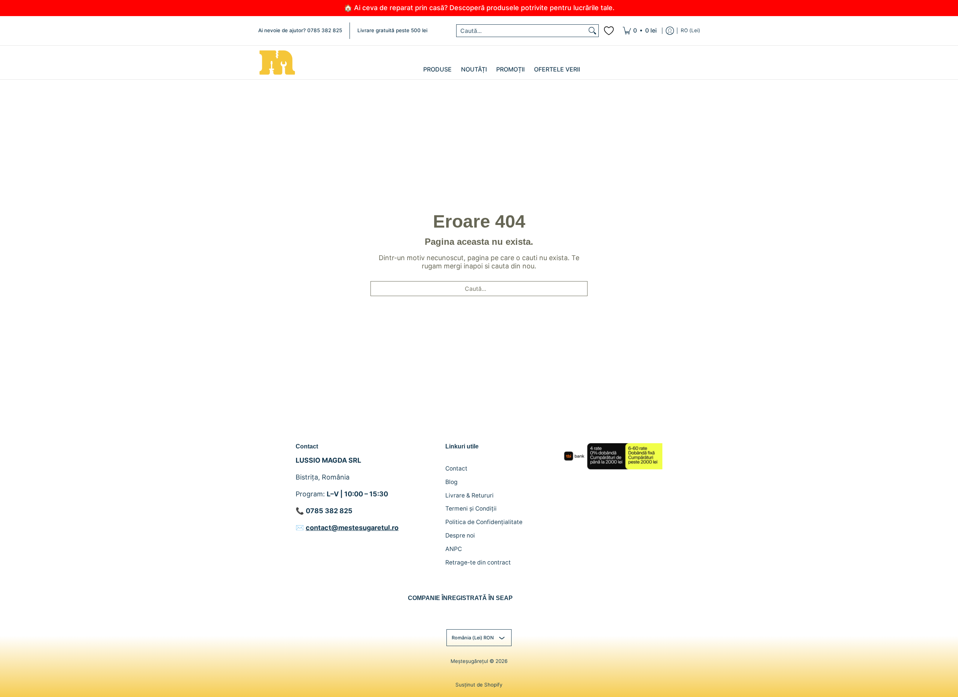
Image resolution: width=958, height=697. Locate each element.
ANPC (453, 549)
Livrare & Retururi (469, 495)
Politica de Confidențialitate (483, 522)
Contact (456, 468)
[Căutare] (592, 31)
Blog (451, 482)
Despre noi (460, 535)
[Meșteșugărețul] (277, 62)
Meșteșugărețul (469, 661)
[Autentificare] (669, 31)
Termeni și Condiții (471, 508)
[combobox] (521, 31)
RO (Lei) (690, 30)
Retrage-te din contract (478, 562)
